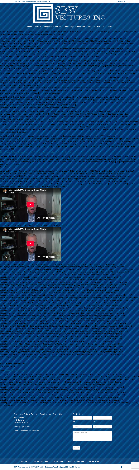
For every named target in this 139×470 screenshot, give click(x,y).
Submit (76, 448)
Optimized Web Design (54, 467)
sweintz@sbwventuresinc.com (17, 370)
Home (29, 27)
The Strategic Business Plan (74, 27)
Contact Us (121, 1)
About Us (37, 27)
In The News (107, 27)
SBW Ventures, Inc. (21, 467)
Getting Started (94, 27)
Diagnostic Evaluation (52, 27)
